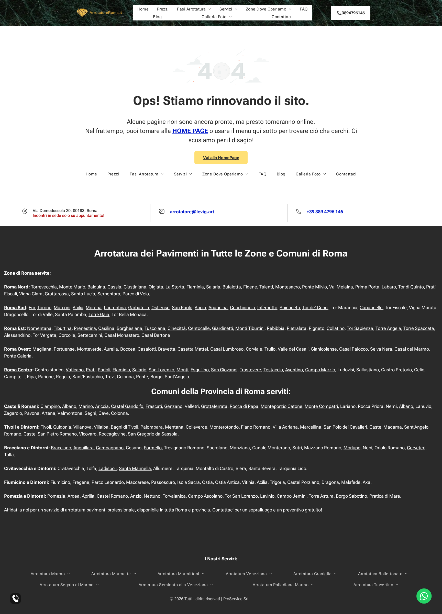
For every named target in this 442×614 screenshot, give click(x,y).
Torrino (44, 307)
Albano (69, 406)
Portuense (64, 349)
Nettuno (152, 496)
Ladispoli (107, 468)
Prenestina (85, 328)
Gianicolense (324, 349)
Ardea (74, 496)
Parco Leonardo (108, 482)
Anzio (135, 496)
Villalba (101, 427)
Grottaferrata (214, 406)
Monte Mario (72, 286)
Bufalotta (232, 286)
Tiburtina (63, 328)
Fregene (80, 482)
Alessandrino (17, 335)
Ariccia (102, 406)
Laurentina (115, 307)
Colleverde (196, 427)
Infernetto (267, 307)
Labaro (389, 286)
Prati (90, 369)
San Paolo (182, 307)
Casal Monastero (121, 335)
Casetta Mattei (193, 349)
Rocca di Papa (244, 406)
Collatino (336, 328)
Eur (32, 307)
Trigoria (277, 482)
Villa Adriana (285, 427)
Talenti (266, 286)
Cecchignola (242, 307)
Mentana (174, 427)
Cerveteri (416, 447)
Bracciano (61, 447)
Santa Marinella (135, 468)
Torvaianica (174, 496)
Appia (200, 307)
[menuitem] (143, 9)
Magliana (41, 349)
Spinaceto (290, 307)
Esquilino (200, 369)
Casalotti (147, 349)
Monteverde (89, 349)
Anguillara (83, 447)
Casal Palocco (353, 349)
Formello (153, 447)
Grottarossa (57, 293)
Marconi (62, 307)
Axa (366, 482)
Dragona (330, 482)
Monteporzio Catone (281, 406)
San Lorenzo (161, 369)
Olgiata (156, 286)
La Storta (174, 286)
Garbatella (138, 307)
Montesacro (287, 286)
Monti (182, 369)
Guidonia (62, 427)
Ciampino (50, 406)
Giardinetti (222, 328)
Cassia (114, 286)
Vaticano (75, 369)
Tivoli (46, 427)
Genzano (173, 406)
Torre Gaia (99, 314)
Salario (139, 369)
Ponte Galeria (17, 356)
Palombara (151, 427)
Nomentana (39, 328)
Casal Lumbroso (227, 349)
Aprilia (88, 496)
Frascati (154, 406)
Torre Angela (388, 328)
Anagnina (218, 307)
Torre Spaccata (418, 328)
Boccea (127, 349)
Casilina (106, 328)
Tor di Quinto (411, 286)
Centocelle (199, 328)
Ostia (207, 482)
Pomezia (56, 496)
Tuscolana (155, 328)
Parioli (104, 369)
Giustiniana (135, 286)
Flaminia (195, 286)
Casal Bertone (155, 335)
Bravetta (166, 349)
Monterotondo (224, 427)
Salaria (213, 286)
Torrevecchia (44, 286)
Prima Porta (367, 286)
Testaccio (273, 369)
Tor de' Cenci (315, 307)
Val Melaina (341, 286)
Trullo (269, 349)
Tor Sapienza (360, 328)
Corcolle (67, 335)
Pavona (31, 413)
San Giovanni (224, 369)
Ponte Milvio (314, 286)
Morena (94, 307)
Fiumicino (60, 482)
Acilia (78, 307)
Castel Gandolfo (127, 406)
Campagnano (110, 447)
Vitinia (248, 482)
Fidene (250, 286)
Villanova (82, 427)
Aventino (294, 369)
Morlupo (352, 447)
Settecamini (90, 335)
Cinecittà (177, 328)
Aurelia (111, 349)
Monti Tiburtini (249, 328)
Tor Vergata (44, 335)
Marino (86, 406)
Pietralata (296, 328)
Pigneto (316, 328)
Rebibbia (275, 328)
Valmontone (70, 413)
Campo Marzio (320, 369)
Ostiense (160, 307)
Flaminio (121, 369)
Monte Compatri (321, 406)
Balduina (96, 286)
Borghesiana (129, 328)
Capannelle (371, 307)
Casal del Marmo (411, 349)
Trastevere (250, 369)
